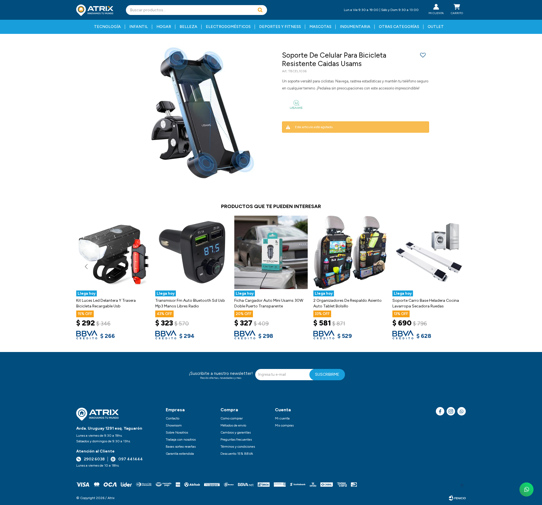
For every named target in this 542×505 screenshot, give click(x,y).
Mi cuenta (282, 418)
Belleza (188, 26)
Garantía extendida (180, 454)
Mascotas (320, 26)
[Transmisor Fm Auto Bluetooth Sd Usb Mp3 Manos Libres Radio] (192, 252)
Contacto (172, 418)
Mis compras (284, 425)
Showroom (174, 425)
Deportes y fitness (280, 26)
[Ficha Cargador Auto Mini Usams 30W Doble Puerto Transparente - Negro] (271, 252)
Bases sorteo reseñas (181, 447)
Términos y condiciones (237, 447)
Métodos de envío (233, 425)
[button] (260, 10)
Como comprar (231, 418)
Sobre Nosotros (177, 432)
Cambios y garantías (235, 432)
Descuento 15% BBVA (236, 454)
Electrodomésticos (228, 26)
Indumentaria (355, 26)
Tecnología (107, 26)
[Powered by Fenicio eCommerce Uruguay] (457, 498)
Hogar (163, 26)
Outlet (436, 26)
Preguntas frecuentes (236, 439)
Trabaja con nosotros (181, 439)
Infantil (138, 26)
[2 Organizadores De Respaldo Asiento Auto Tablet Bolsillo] (350, 252)
